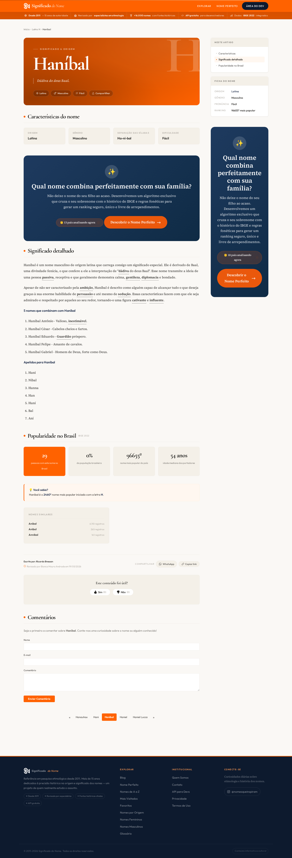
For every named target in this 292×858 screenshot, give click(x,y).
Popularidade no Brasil (231, 65)
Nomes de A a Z (129, 791)
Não (125, 592)
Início (27, 29)
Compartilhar (103, 93)
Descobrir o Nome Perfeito (135, 222)
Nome (27, 639)
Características (227, 53)
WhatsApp (168, 564)
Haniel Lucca (140, 717)
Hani (96, 717)
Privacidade (179, 798)
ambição (86, 287)
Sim (102, 592)
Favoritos (126, 805)
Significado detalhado (231, 59)
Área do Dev (255, 6)
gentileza (133, 277)
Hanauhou (82, 717)
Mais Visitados (129, 798)
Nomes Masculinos (131, 826)
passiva (48, 277)
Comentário (30, 670)
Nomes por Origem (132, 812)
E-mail (27, 654)
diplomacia (150, 277)
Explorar (204, 6)
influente (156, 300)
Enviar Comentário (39, 698)
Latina (43, 93)
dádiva (124, 271)
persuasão (85, 294)
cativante (139, 300)
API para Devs (181, 791)
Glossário (126, 833)
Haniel (123, 717)
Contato (177, 785)
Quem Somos (180, 777)
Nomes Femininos (131, 819)
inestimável (77, 321)
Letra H (36, 29)
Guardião (64, 336)
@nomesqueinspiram (244, 791)
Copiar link (191, 564)
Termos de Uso (181, 805)
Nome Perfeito (227, 6)
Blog (123, 777)
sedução (124, 294)
